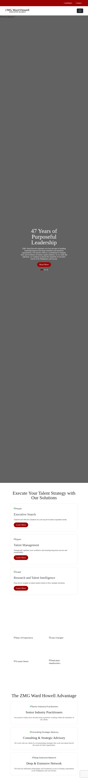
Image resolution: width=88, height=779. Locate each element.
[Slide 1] (41, 269)
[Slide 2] (44, 269)
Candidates (68, 3)
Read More (44, 264)
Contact (78, 3)
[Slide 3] (47, 269)
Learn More (21, 525)
